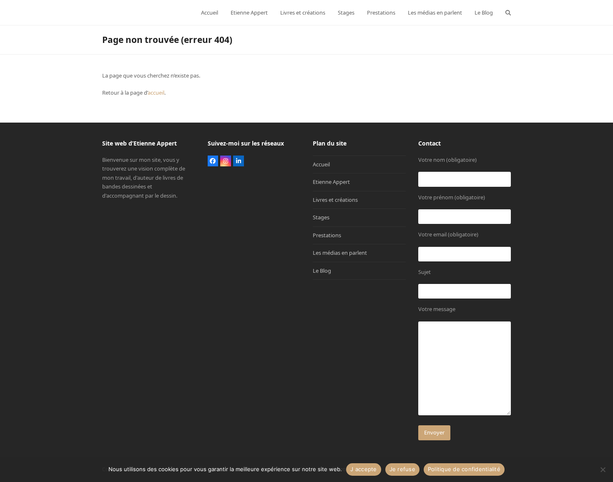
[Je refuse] (602, 469)
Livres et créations (335, 199)
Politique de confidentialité (464, 469)
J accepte (363, 469)
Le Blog (322, 270)
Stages (321, 217)
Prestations (327, 235)
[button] (508, 12)
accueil (156, 92)
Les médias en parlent (340, 252)
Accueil (321, 164)
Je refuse (402, 469)
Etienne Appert (331, 182)
